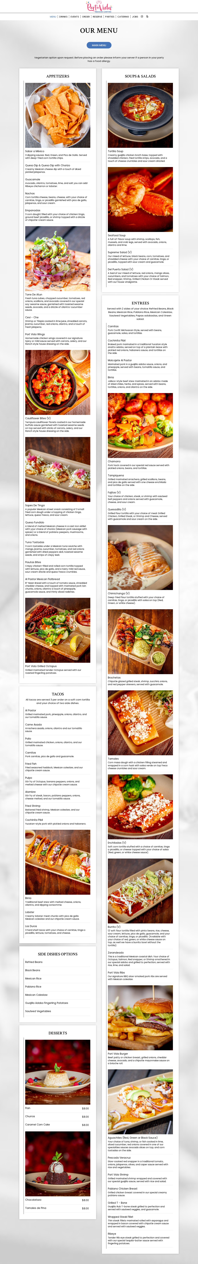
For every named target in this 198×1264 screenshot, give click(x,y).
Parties (109, 16)
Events (75, 16)
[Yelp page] (147, 16)
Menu (53, 16)
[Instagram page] (142, 16)
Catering (123, 16)
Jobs (135, 16)
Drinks (63, 16)
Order (86, 16)
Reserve (97, 16)
